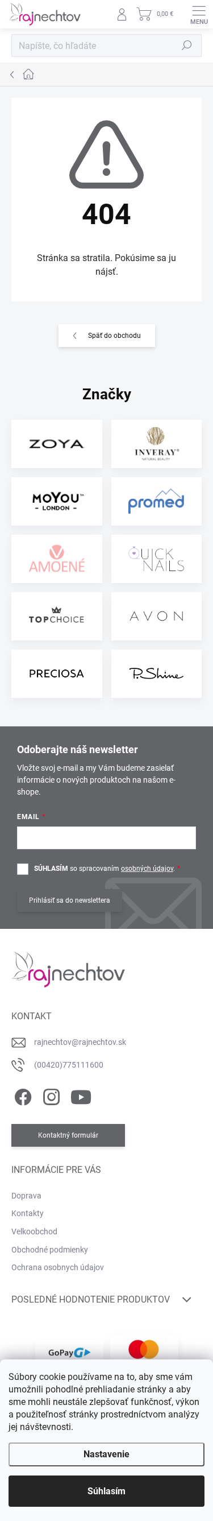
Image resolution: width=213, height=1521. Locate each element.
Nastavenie (106, 1454)
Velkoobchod (34, 1231)
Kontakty (27, 1213)
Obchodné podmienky (49, 1249)
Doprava (26, 1195)
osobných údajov (147, 869)
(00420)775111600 (68, 1064)
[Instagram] (50, 1095)
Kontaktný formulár (68, 1135)
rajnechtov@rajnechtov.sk (80, 1042)
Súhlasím (106, 1491)
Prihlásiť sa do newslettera (69, 900)
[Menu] (199, 14)
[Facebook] (21, 1095)
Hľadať (187, 45)
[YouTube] (81, 1095)
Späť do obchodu (114, 336)
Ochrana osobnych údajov (57, 1267)
